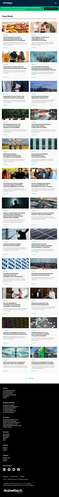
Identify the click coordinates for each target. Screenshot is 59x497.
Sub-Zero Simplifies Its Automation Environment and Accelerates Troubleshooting (11, 304)
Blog (4, 440)
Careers (5, 450)
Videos (4, 438)
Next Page (31, 378)
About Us (5, 447)
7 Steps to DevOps (7, 427)
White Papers (6, 435)
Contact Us (5, 476)
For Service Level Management (10, 406)
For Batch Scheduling (8, 409)
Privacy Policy (14, 476)
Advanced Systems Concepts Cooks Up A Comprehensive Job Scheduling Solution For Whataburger (14, 39)
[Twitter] (9, 469)
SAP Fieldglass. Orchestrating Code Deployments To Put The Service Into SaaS (40, 39)
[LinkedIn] (4, 469)
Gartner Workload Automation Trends (12, 425)
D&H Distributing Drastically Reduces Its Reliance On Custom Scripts (42, 274)
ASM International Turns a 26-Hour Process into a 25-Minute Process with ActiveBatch (40, 334)
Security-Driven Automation (9, 421)
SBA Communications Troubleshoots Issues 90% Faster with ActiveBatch (14, 363)
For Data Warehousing (8, 412)
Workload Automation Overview (10, 419)
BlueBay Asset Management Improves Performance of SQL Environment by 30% (15, 333)
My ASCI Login (6, 457)
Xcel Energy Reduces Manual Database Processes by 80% (39, 97)
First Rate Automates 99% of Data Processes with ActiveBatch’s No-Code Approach (13, 275)
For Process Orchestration (9, 408)
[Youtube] (13, 469)
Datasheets (6, 437)
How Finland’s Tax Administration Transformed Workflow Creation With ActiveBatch (41, 126)
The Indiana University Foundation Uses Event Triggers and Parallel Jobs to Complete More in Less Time (13, 185)
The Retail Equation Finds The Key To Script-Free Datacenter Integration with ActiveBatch (12, 126)
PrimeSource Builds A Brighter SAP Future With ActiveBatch (12, 244)
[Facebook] (18, 469)
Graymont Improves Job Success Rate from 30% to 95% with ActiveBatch (42, 213)
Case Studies (6, 434)
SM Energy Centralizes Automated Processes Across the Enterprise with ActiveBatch (12, 155)
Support (5, 460)
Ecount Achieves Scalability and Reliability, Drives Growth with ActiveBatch (39, 155)
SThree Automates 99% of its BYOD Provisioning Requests (40, 303)
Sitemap (22, 476)
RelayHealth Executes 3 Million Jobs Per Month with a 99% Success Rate (13, 97)
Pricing (4, 397)
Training (5, 459)
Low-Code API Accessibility (9, 395)
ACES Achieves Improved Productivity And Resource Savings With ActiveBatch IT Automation (41, 245)
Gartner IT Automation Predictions (11, 422)
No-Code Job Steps (7, 393)
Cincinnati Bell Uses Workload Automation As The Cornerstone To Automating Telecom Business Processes (43, 68)
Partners (5, 449)
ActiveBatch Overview (8, 392)
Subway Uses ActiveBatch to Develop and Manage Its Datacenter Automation (42, 363)
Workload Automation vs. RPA (10, 424)
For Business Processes (9, 405)
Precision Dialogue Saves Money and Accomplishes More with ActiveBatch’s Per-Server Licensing (41, 185)
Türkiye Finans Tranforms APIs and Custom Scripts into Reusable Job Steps (15, 67)
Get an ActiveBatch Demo (9, 390)
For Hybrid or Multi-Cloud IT (9, 411)
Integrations (6, 396)
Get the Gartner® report (50, 8)
